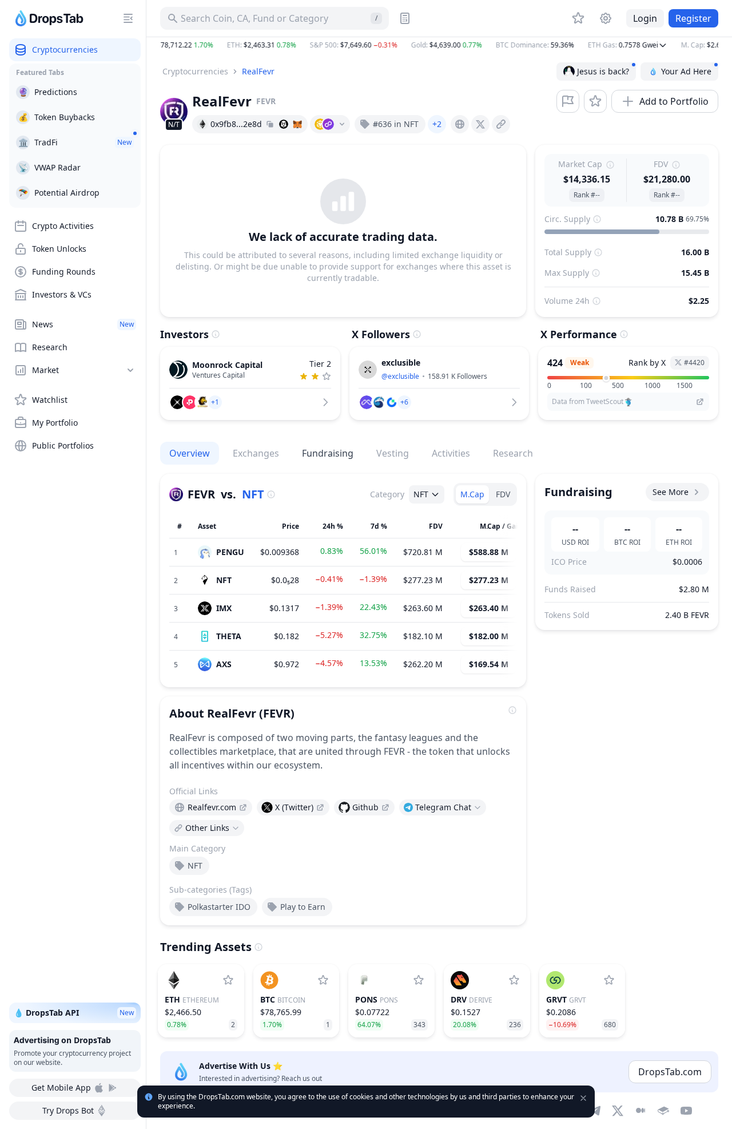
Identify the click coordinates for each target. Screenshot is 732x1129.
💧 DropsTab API (74, 1012)
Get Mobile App (61, 1087)
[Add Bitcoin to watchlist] (323, 980)
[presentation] (460, 124)
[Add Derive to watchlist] (514, 980)
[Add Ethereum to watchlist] (228, 980)
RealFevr (258, 71)
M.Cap (472, 494)
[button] (439, 45)
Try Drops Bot (68, 1110)
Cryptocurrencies (195, 71)
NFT (253, 494)
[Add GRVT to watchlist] (609, 980)
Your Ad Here (686, 71)
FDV (503, 494)
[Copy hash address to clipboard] (270, 124)
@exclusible (400, 376)
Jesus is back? (603, 71)
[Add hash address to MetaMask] (297, 124)
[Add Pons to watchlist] (418, 980)
